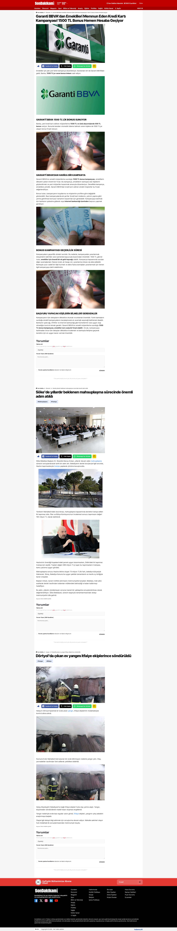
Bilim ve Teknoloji (69, 8)
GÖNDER (102, 370)
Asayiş (80, 8)
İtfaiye (76, 814)
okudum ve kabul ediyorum (54, 370)
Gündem (37, 8)
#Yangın (40, 661)
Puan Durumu (130, 895)
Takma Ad (39, 344)
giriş (54, 346)
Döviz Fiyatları (112, 895)
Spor (60, 8)
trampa (57, 466)
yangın (70, 711)
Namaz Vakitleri (130, 892)
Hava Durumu (130, 890)
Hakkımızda (93, 890)
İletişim (91, 897)
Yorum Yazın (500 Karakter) (45, 354)
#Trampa (54, 402)
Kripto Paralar (112, 897)
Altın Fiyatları (111, 892)
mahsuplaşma (96, 461)
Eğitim (86, 8)
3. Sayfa (118, 8)
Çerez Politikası (94, 900)
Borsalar (110, 890)
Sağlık (100, 8)
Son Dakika (40, 12)
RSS (37, 929)
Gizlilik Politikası (94, 892)
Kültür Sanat (108, 8)
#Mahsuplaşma (42, 402)
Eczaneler (128, 897)
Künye (91, 895)
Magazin (53, 8)
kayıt (64, 346)
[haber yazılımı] (138, 929)
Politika (93, 8)
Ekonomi (45, 8)
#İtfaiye (49, 661)
